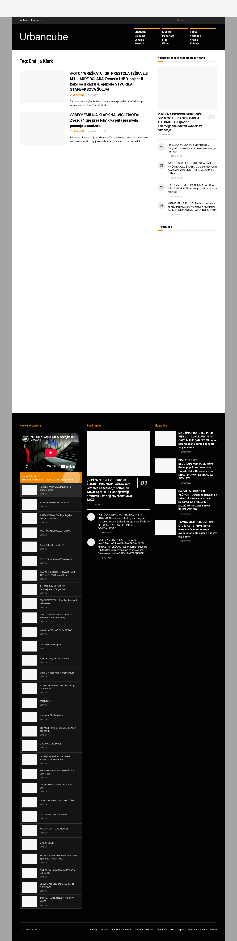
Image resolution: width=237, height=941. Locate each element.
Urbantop (140, 31)
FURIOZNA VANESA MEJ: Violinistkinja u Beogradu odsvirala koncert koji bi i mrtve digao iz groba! (192, 148)
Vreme (194, 39)
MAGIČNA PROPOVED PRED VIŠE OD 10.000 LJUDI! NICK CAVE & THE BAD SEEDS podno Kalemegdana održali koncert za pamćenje (180, 122)
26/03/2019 (93, 131)
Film (164, 39)
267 (103, 131)
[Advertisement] (118, 8)
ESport (166, 43)
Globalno (139, 35)
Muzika (166, 31)
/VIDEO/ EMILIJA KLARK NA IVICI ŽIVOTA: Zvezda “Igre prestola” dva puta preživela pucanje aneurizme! (104, 120)
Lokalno (139, 39)
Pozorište (168, 35)
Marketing (24, 20)
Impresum (36, 20)
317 (103, 95)
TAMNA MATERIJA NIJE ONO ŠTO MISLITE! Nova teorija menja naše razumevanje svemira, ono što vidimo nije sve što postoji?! (197, 529)
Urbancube (44, 37)
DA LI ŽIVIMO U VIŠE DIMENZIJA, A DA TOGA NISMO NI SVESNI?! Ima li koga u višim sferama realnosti (192, 188)
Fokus (193, 31)
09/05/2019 (93, 95)
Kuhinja (194, 43)
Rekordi (139, 43)
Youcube (195, 35)
